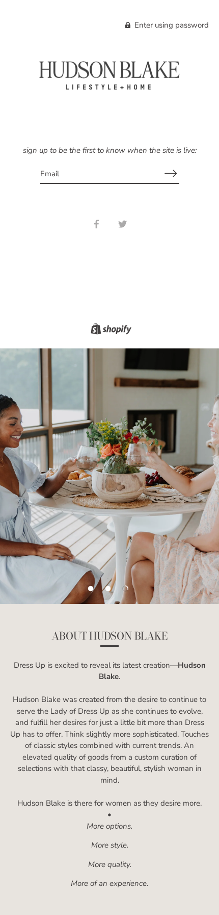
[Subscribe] (171, 173)
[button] (91, 588)
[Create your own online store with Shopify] (109, 330)
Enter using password (170, 25)
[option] (109, 476)
